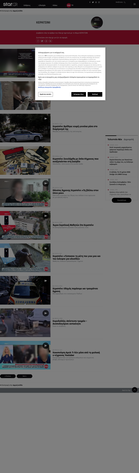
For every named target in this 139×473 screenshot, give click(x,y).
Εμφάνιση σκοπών (45, 94)
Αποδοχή (95, 94)
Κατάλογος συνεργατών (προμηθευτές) (49, 87)
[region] (70, 73)
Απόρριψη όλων (79, 94)
